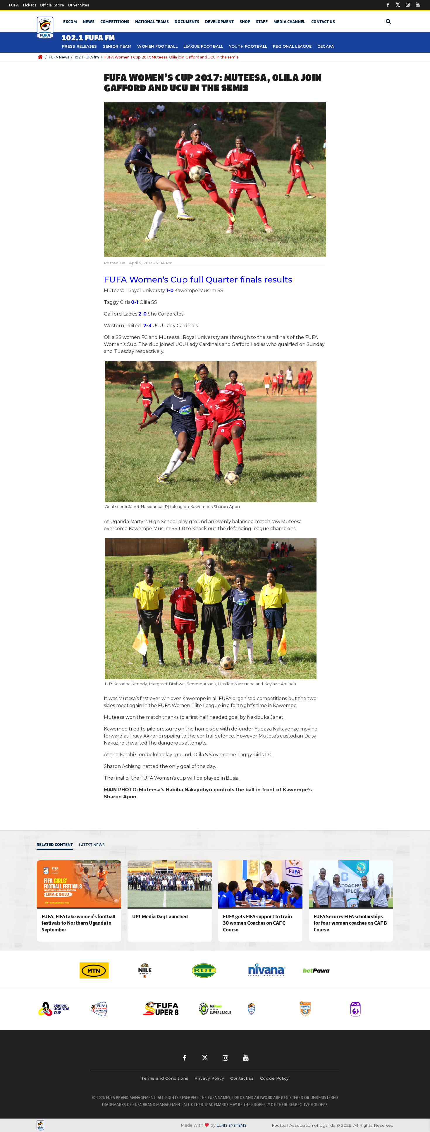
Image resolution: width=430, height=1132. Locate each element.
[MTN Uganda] (104, 970)
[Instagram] (407, 5)
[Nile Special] (159, 970)
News (88, 21)
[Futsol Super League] (215, 1009)
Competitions (114, 21)
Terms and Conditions (164, 1078)
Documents (187, 21)
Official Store (52, 5)
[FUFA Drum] (267, 1009)
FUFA (14, 5)
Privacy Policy (209, 1078)
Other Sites (78, 5)
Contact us (323, 21)
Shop (245, 21)
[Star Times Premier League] (320, 1009)
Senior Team (117, 46)
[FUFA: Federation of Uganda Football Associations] (46, 28)
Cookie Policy (274, 1078)
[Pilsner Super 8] (163, 1009)
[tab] (56, 845)
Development (219, 21)
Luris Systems (232, 1125)
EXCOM (70, 21)
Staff (262, 21)
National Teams (152, 21)
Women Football (157, 46)
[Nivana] (270, 970)
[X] (397, 5)
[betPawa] (326, 970)
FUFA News (59, 57)
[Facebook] (387, 5)
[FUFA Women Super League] (372, 1009)
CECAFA (325, 46)
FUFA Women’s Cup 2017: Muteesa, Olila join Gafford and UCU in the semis (171, 57)
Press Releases (79, 46)
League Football (203, 46)
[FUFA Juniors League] (111, 1009)
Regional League (292, 46)
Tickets (29, 5)
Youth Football (248, 46)
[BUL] (215, 970)
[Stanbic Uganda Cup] (59, 1009)
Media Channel (289, 21)
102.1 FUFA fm (87, 57)
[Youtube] (417, 5)
